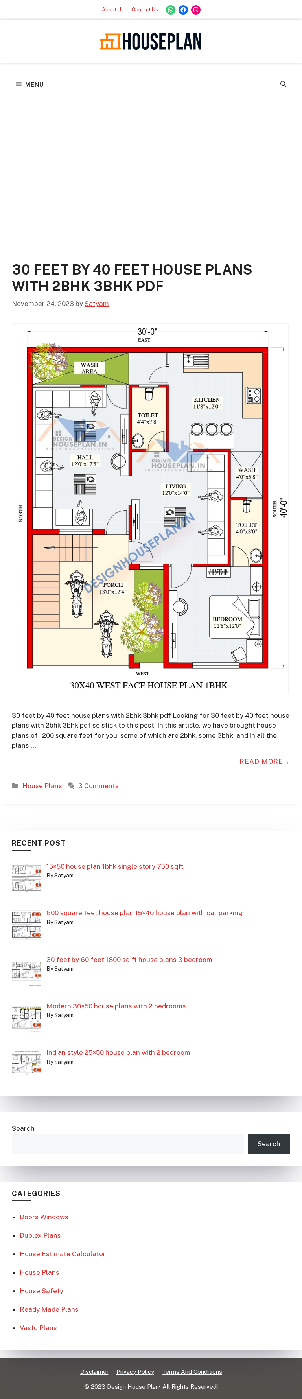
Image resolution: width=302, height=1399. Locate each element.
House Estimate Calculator (63, 1254)
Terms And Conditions (192, 1371)
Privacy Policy (135, 1371)
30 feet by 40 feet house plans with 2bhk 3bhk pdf (132, 278)
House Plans (42, 786)
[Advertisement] (151, 155)
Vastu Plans (38, 1328)
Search (23, 1128)
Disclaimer (94, 1371)
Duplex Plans (40, 1235)
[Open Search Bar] (283, 84)
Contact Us (145, 10)
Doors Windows (44, 1217)
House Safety (41, 1291)
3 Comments (98, 786)
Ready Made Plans (49, 1309)
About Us (113, 10)
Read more (261, 761)
